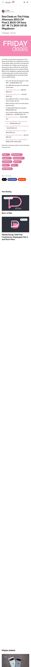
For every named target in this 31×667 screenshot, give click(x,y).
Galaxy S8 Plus (19, 158)
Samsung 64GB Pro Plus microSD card (17, 126)
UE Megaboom (8, 168)
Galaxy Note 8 (17, 154)
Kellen (8, 10)
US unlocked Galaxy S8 (12, 90)
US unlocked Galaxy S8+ (13, 94)
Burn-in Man (7, 213)
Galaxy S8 (7, 158)
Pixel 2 (6, 165)
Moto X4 (18, 161)
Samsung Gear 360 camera (14, 135)
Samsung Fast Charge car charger (16, 130)
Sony (15, 165)
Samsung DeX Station (12, 117)
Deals (6, 154)
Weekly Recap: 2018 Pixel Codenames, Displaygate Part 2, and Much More (15, 237)
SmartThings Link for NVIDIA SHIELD (16, 140)
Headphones (7, 161)
